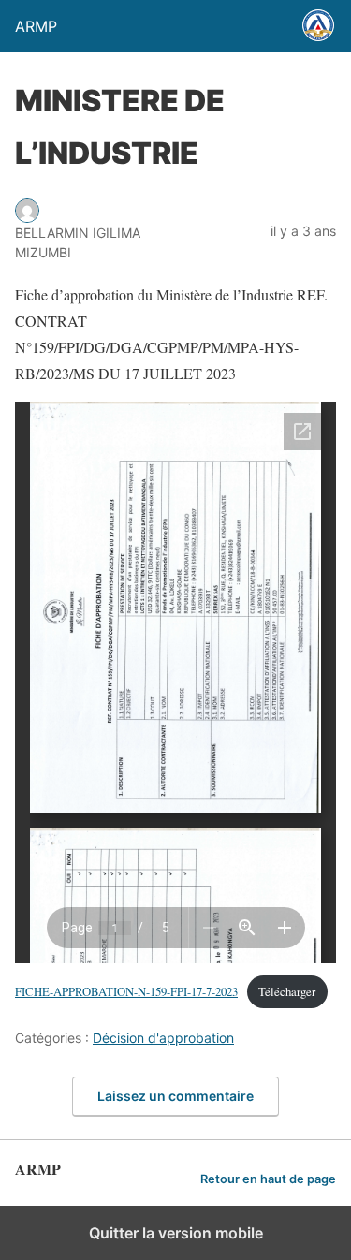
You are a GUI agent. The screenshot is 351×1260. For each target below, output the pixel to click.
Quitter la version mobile (176, 1232)
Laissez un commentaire (175, 1096)
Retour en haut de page (268, 1179)
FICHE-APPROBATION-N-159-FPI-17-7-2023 (126, 991)
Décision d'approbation (163, 1038)
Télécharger (286, 991)
